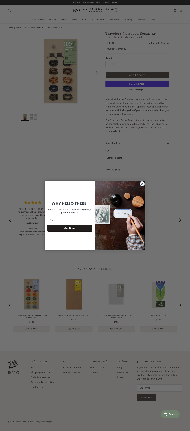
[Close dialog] (142, 184)
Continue (69, 228)
